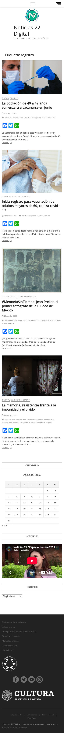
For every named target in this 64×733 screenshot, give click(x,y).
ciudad (26, 320)
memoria (32, 422)
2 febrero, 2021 (10, 216)
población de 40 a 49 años (23, 118)
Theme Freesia (39, 724)
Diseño (13, 296)
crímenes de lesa (19, 419)
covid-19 (8, 118)
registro (37, 118)
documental (14, 422)
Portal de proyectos (11, 636)
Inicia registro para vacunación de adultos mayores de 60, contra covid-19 (30, 205)
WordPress (51, 724)
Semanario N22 (48, 715)
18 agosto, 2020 (10, 316)
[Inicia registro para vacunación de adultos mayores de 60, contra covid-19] (32, 171)
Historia (53, 320)
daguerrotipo (34, 320)
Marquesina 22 (15, 715)
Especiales (32, 718)
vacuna (47, 216)
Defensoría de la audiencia (14, 622)
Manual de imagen (10, 641)
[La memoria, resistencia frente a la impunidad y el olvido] (32, 375)
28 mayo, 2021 (10, 113)
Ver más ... (9, 142)
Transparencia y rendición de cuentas (19, 631)
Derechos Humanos (35, 419)
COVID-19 (14, 98)
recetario (41, 422)
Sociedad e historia (21, 196)
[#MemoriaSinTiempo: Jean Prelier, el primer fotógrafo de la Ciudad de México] (32, 270)
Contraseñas (32, 715)
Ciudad (5, 98)
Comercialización (9, 645)
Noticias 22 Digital (27, 30)
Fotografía (24, 422)
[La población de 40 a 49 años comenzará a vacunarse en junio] (32, 77)
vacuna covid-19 (48, 118)
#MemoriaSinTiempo (13, 320)
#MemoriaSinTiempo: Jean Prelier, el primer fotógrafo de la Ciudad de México (30, 305)
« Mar (5, 525)
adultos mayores (29, 216)
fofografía (45, 320)
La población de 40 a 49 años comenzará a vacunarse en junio (27, 105)
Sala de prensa (8, 627)
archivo (8, 419)
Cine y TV (6, 400)
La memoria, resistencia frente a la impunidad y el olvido (29, 407)
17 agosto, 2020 (10, 415)
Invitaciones (7, 650)
